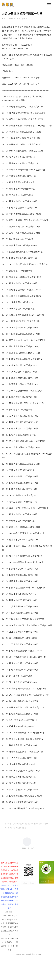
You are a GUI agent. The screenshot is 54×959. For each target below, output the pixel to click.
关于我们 (8, 942)
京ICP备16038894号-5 (9, 938)
